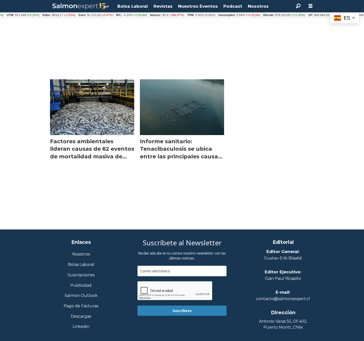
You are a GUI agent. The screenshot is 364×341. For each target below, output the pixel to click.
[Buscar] (298, 6)
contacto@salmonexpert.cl (283, 298)
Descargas (81, 316)
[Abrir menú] (310, 6)
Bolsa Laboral (132, 6)
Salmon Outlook (81, 295)
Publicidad (81, 285)
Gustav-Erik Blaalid (283, 258)
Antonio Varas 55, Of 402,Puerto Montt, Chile (283, 324)
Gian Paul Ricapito (283, 278)
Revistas (163, 6)
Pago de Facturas (81, 306)
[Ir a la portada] (81, 6)
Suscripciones (81, 275)
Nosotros (258, 6)
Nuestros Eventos (198, 6)
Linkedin (81, 326)
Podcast (232, 6)
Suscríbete (182, 310)
